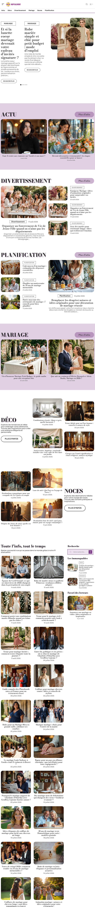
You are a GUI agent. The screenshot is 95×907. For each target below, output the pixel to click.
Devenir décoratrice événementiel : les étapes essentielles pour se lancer (71, 157)
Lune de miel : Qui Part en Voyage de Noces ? (47, 491)
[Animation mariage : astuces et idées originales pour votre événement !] (49, 888)
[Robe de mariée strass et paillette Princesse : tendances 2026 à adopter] (49, 567)
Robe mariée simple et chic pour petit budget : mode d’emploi (34, 40)
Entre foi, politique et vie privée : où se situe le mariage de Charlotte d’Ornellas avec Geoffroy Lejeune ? (48, 654)
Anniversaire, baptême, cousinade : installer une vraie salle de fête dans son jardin (47, 452)
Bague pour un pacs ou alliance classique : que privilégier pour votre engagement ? (48, 762)
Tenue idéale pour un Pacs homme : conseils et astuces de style (79, 424)
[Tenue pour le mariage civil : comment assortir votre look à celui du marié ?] (49, 602)
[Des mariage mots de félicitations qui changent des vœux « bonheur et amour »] (49, 782)
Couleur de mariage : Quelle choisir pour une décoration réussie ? (86, 568)
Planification (23, 255)
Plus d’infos (84, 114)
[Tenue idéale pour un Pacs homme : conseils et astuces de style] (79, 411)
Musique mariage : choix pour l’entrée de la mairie (49, 725)
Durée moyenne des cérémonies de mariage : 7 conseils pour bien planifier (34, 302)
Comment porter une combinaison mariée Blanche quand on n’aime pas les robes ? (16, 618)
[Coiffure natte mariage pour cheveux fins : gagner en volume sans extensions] (71, 44)
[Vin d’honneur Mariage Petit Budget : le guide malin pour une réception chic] (24, 357)
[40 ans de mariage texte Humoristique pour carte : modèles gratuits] (49, 817)
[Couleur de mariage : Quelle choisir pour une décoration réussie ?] (73, 567)
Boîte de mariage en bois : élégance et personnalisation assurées (48, 868)
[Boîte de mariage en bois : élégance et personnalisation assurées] (49, 853)
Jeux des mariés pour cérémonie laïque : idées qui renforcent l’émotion (80, 228)
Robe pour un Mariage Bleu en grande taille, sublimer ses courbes (16, 726)
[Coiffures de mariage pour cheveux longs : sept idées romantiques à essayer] (16, 888)
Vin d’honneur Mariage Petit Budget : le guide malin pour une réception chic (24, 377)
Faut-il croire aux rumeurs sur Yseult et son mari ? (24, 156)
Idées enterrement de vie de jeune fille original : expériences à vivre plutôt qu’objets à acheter (86, 582)
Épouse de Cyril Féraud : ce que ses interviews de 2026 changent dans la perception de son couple (15, 582)
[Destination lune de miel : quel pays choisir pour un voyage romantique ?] (47, 508)
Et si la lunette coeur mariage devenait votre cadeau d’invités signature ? (10, 43)
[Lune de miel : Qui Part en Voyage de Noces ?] (47, 478)
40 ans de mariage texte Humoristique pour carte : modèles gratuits (48, 833)
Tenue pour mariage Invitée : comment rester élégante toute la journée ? (15, 653)
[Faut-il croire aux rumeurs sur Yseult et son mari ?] (24, 136)
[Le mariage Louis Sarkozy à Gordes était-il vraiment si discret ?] (16, 746)
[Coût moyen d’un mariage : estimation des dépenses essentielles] (10, 267)
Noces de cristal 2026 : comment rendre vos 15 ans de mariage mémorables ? (16, 868)
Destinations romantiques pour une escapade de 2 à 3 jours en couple (16, 494)
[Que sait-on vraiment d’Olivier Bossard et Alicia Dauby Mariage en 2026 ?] (71, 357)
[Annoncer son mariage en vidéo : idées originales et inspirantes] (80, 603)
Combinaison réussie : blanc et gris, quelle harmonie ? (47, 421)
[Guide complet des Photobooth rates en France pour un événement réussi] (16, 675)
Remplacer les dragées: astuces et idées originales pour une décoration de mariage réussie (71, 302)
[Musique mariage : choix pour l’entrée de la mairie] (49, 711)
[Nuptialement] (13, 4)
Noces (73, 491)
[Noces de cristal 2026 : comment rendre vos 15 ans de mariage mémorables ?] (16, 853)
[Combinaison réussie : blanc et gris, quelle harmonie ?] (47, 408)
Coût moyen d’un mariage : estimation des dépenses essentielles (34, 267)
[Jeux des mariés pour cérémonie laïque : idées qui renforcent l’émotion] (57, 228)
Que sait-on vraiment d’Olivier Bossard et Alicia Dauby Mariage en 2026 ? (71, 377)
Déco (8, 420)
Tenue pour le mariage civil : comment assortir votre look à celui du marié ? (49, 618)
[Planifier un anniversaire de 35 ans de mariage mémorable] (10, 284)
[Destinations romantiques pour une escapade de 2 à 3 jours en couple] (16, 481)
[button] (21, 85)
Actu (9, 114)
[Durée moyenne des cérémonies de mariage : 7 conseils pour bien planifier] (10, 302)
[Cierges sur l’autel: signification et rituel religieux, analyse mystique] (79, 441)
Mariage (8, 24)
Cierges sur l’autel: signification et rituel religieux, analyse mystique (79, 454)
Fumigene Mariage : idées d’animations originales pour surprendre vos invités (81, 193)
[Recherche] (86, 4)
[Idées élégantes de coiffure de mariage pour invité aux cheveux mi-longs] (16, 817)
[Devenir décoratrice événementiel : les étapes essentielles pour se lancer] (71, 136)
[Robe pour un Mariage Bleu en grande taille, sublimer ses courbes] (16, 711)
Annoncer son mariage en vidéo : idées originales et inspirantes (80, 614)
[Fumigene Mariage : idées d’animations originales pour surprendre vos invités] (57, 193)
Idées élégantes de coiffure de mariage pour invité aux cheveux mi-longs (16, 833)
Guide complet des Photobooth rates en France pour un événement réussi (16, 691)
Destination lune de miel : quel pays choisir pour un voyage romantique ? (47, 521)
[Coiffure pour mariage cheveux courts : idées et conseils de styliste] (49, 675)
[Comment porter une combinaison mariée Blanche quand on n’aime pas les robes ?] (16, 602)
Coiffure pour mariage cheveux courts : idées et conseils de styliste (48, 691)
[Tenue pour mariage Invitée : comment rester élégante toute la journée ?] (16, 638)
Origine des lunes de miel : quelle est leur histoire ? (16, 524)
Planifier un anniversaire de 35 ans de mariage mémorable (33, 285)
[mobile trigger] (3, 4)
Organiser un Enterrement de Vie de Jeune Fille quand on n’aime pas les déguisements (24, 228)
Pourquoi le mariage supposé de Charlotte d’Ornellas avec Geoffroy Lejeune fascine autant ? (16, 797)
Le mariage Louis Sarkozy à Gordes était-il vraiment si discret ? (16, 762)
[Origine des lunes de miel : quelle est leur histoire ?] (16, 511)
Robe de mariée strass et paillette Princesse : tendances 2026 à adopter (48, 582)
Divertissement (26, 181)
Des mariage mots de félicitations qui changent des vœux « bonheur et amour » (49, 797)
